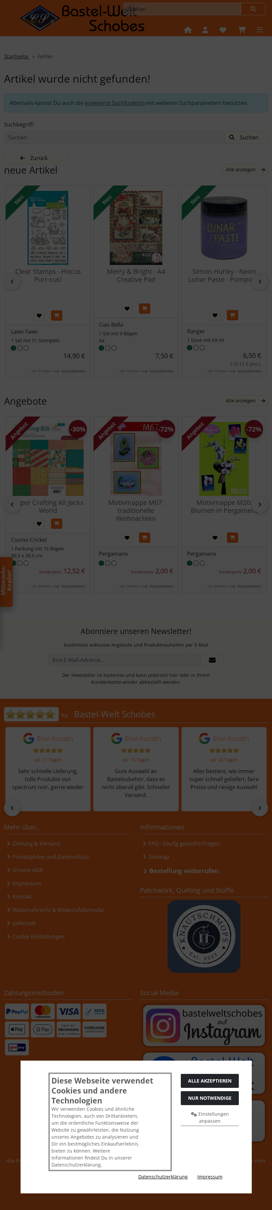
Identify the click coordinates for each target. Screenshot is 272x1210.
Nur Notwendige (210, 1098)
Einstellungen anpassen (213, 1117)
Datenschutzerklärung (163, 1176)
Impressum (210, 1176)
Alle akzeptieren (210, 1081)
